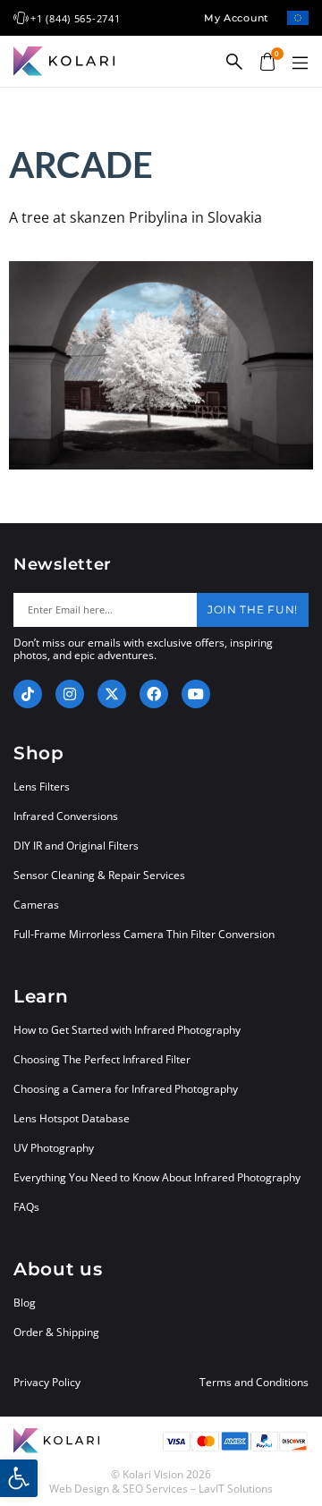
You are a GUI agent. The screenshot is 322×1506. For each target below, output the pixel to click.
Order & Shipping (56, 1332)
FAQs (26, 1206)
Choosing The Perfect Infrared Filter (102, 1059)
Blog (24, 1302)
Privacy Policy (46, 1382)
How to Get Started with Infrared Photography (127, 1029)
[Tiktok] (27, 694)
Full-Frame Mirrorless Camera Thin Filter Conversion (144, 934)
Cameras (36, 904)
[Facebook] (154, 694)
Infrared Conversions (65, 816)
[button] (300, 63)
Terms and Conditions (254, 1382)
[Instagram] (69, 694)
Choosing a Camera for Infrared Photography (125, 1088)
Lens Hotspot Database (71, 1118)
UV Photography (53, 1147)
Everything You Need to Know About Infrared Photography (157, 1177)
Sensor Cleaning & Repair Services (99, 875)
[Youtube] (196, 694)
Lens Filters (41, 786)
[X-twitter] (111, 694)
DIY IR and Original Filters (76, 845)
